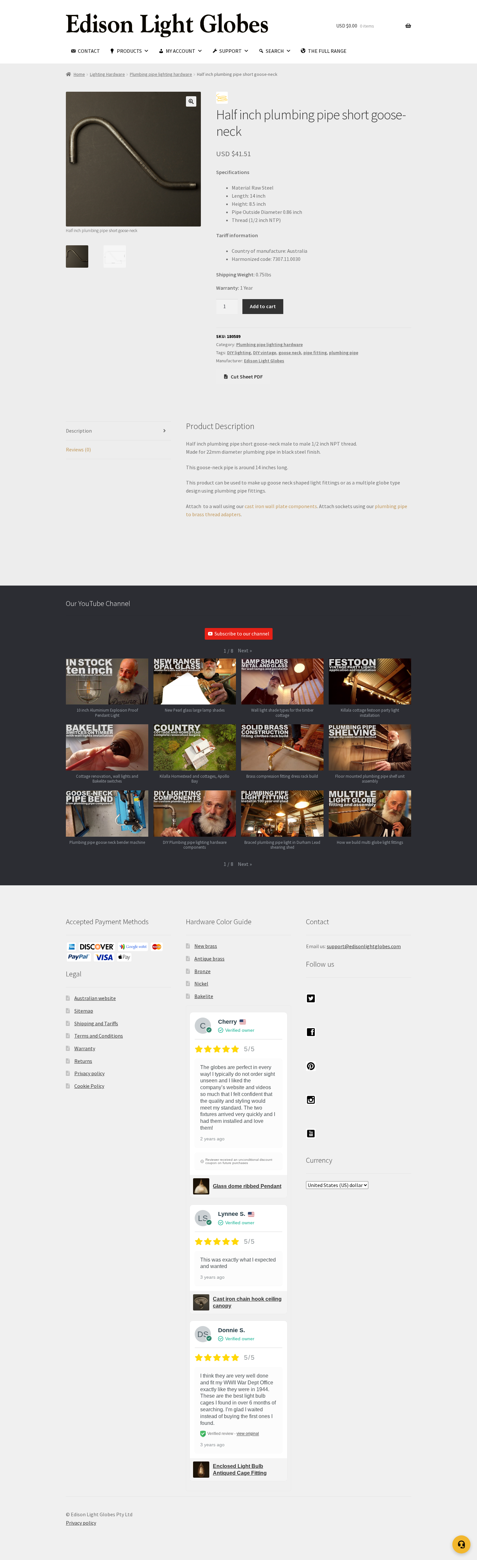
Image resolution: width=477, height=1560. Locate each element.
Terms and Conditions (98, 1035)
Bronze (202, 971)
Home (79, 74)
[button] (191, 101)
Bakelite (203, 996)
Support (230, 51)
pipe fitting (315, 352)
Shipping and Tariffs (96, 1023)
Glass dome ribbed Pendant (247, 1186)
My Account (180, 51)
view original (248, 1434)
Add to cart (263, 306)
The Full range (327, 51)
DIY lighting (239, 352)
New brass (205, 946)
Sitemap (83, 1010)
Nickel (201, 983)
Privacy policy (89, 1073)
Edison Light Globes (264, 361)
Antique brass (209, 958)
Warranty (84, 1048)
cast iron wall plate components (280, 506)
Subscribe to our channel (241, 633)
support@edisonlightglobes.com (364, 946)
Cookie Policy (89, 1086)
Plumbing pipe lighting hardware (161, 74)
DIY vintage (264, 352)
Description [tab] (79, 430)
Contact (89, 51)
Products (129, 51)
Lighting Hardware (107, 74)
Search (275, 51)
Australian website (95, 998)
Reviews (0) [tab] (78, 449)
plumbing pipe (343, 352)
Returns (83, 1061)
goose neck (289, 352)
